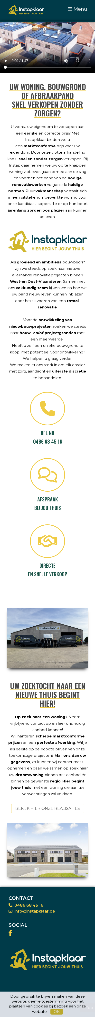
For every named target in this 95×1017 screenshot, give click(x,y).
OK (57, 1011)
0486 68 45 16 (28, 905)
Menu (80, 9)
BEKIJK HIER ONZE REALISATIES (47, 808)
